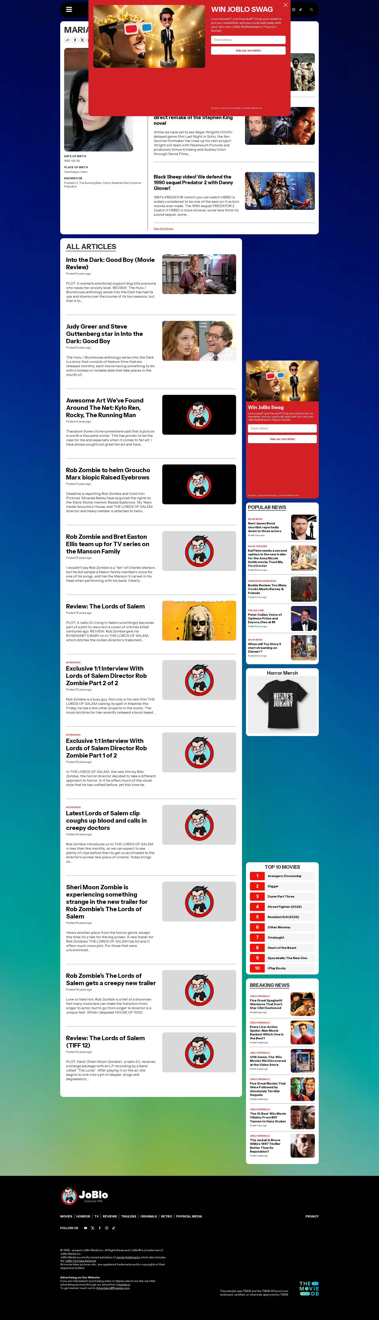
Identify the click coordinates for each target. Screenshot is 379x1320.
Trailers (128, 1216)
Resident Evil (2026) (283, 917)
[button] (69, 9)
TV (96, 1216)
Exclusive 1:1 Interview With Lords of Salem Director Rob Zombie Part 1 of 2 (106, 748)
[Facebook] (99, 1228)
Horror (83, 1216)
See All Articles (163, 228)
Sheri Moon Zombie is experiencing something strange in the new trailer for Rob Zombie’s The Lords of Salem (107, 902)
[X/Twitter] (92, 1228)
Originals (148, 1216)
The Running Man (90, 183)
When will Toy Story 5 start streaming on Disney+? (264, 647)
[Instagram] (293, 9)
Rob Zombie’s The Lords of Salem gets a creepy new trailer (111, 979)
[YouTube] (85, 1228)
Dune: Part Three (281, 896)
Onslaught (276, 937)
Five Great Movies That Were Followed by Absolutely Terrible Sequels (268, 1089)
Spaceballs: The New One (287, 958)
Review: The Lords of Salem (105, 606)
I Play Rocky (277, 968)
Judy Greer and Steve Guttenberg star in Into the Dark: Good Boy (104, 334)
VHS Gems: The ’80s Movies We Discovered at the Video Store (268, 1060)
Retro (166, 1216)
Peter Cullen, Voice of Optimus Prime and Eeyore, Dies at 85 (265, 618)
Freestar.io (123, 1284)
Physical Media (189, 1216)
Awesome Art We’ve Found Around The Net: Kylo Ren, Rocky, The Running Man (105, 408)
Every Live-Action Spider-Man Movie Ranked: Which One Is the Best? (266, 1032)
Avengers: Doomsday (284, 876)
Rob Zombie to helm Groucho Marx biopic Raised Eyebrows (108, 473)
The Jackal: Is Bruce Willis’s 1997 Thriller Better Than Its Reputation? (265, 1145)
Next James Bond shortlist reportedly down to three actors (264, 527)
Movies (66, 1216)
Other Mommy (279, 927)
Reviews (110, 1216)
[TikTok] (300, 9)
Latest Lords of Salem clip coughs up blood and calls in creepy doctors (106, 820)
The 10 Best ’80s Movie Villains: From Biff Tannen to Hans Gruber (268, 1117)
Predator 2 (71, 183)
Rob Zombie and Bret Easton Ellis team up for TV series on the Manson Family (107, 544)
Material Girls (120, 183)
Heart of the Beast (282, 948)
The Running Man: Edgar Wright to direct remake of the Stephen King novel (193, 117)
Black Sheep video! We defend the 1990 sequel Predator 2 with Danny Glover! (193, 182)
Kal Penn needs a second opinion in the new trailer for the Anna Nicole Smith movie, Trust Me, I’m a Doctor (267, 558)
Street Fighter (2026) (285, 907)
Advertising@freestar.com (112, 1288)
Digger (273, 886)
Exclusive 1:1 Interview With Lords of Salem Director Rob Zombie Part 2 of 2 (106, 676)
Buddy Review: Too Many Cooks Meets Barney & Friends (267, 589)
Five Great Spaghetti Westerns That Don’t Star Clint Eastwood (266, 1004)
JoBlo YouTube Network (80, 1261)
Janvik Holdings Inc (128, 1257)
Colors (106, 183)
